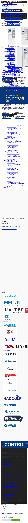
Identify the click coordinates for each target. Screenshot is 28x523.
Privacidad (6, 496)
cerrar (3, 120)
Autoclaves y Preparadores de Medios (14, 14)
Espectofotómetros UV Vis (13, 164)
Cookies (6, 497)
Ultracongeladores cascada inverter (15, 183)
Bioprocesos (7, 148)
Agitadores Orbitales (12, 150)
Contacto (6, 494)
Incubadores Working (12, 170)
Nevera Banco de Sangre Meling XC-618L (20, 73)
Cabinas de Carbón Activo (13, 161)
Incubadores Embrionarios (13, 169)
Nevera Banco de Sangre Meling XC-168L (7, 73)
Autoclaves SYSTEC (12, 16)
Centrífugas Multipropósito (13, 156)
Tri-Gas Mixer (10, 174)
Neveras (9, 181)
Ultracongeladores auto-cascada (14, 182)
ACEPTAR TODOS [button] (16, 519)
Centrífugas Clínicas (11, 155)
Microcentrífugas (11, 157)
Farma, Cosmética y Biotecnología (12, 476)
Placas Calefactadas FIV (12, 173)
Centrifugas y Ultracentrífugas (11, 151)
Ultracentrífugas (11, 159)
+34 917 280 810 (8, 464)
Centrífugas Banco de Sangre (13, 154)
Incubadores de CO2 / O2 (13, 137)
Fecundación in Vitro (9, 166)
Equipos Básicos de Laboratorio (11, 160)
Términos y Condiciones (9, 495)
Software (9, 165)
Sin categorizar (7, 187)
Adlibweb (8, 501)
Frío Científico (7, 175)
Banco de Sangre (11, 177)
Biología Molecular (8, 138)
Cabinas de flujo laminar (12, 133)
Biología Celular (8, 130)
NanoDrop (9, 143)
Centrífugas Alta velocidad (13, 152)
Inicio (3, 20)
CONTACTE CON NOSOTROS (9, 229)
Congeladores (10, 178)
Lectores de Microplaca (12, 142)
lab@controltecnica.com (10, 466)
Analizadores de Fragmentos (13, 139)
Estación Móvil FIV (11, 168)
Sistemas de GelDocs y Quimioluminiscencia (12, 145)
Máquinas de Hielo (11, 179)
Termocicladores (11, 147)
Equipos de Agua (11, 163)
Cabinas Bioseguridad (12, 132)
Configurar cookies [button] (6, 519)
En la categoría (5, 8)
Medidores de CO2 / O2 (12, 172)
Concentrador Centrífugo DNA (14, 141)
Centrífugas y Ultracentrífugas (11, 486)
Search (15, 504)
